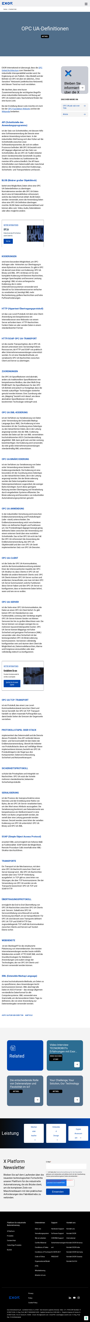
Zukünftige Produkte (14, 1245)
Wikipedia (6, 111)
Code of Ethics (40, 1256)
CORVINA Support (57, 1238)
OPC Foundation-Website (19, 109)
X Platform (11, 1231)
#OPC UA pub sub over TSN (12, 1015)
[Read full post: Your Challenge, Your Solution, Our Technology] (77, 1100)
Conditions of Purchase (43, 1252)
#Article (28, 1015)
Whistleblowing (40, 1270)
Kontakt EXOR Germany (75, 1252)
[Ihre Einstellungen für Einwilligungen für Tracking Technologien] (86, 1318)
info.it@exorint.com (43, 1315)
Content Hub (11, 1240)
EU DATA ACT (56, 1252)
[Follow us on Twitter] (74, 1298)
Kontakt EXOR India (73, 1247)
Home (5, 9)
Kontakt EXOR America (74, 1243)
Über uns (38, 1229)
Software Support (57, 1233)
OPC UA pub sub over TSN (71, 107)
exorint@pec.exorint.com (64, 1315)
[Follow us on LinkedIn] (70, 1298)
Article (65, 114)
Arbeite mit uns (40, 1275)
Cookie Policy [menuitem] (32, 1303)
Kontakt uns (71, 1229)
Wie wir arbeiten (40, 1238)
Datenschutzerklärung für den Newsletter (69, 1172)
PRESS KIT (55, 1256)
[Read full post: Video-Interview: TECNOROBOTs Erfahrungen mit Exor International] (77, 1064)
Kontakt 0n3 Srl (72, 1261)
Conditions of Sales (41, 1247)
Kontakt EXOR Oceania (74, 1256)
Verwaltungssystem (42, 1233)
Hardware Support (57, 1229)
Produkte (10, 1236)
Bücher (9, 1250)
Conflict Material (40, 1243)
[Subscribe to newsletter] (82, 88)
